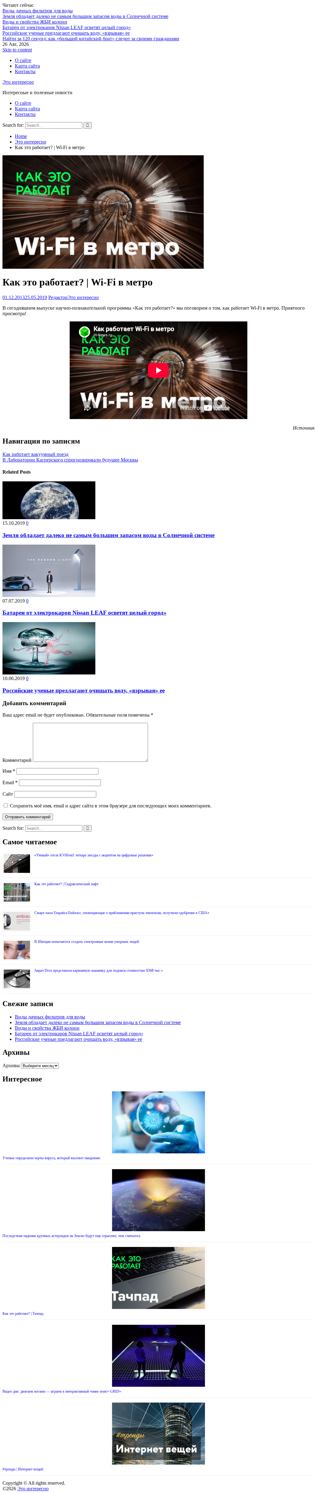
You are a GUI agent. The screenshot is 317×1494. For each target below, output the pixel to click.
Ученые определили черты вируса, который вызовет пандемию (51, 1158)
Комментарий (17, 760)
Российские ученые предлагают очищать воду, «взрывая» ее (66, 33)
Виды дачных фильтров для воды (37, 10)
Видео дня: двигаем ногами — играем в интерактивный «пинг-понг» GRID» (61, 1391)
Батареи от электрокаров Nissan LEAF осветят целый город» (66, 27)
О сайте (23, 60)
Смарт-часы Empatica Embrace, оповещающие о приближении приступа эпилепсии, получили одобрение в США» (121, 913)
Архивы (11, 1065)
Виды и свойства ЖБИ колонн (34, 21)
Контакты (25, 71)
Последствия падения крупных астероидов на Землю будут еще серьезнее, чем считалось (71, 1236)
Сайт (7, 794)
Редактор (57, 297)
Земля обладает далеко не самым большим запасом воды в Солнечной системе (85, 16)
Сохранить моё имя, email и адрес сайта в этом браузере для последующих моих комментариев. (110, 805)
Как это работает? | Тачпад (22, 1313)
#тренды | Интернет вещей (22, 1469)
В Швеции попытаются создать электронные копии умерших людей (86, 941)
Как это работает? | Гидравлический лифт (66, 884)
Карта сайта (27, 66)
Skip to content (17, 49)
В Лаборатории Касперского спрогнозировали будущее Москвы (70, 459)
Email (10, 782)
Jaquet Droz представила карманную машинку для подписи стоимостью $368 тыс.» (98, 970)
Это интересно (18, 82)
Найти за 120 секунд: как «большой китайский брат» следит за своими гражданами (90, 38)
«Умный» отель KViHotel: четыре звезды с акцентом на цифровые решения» (93, 855)
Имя (8, 771)
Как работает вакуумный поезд (35, 454)
